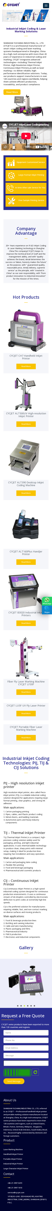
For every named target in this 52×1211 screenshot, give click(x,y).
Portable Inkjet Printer (12, 1159)
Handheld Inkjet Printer (13, 1154)
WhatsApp (47, 603)
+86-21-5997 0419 (15, 1183)
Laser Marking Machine (13, 1149)
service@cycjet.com (16, 1192)
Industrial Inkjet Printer (13, 1163)
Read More (12, 92)
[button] (17, 1005)
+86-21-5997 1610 (15, 1187)
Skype (47, 612)
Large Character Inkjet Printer (15, 1168)
